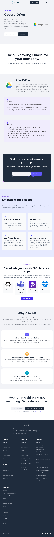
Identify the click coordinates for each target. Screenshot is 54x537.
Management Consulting (42, 454)
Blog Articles (6, 498)
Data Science (24, 455)
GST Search (24, 469)
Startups (38, 465)
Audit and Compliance (41, 478)
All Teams (23, 442)
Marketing (24, 450)
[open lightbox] (41, 24)
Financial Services (40, 451)
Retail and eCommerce (41, 475)
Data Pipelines (6, 450)
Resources (5, 490)
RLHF (4, 458)
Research (23, 453)
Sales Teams (24, 447)
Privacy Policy (31, 176)
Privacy (4, 523)
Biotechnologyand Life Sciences (40, 448)
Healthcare (38, 462)
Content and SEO (7, 455)
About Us (5, 515)
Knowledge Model (7, 495)
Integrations (6, 453)
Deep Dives (6, 501)
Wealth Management (41, 445)
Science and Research (41, 473)
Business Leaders (7, 470)
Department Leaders (8, 475)
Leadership (24, 461)
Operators (5, 478)
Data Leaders (6, 473)
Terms (4, 521)
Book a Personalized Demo (9, 493)
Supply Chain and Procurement (43, 480)
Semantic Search (7, 445)
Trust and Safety (7, 461)
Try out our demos (7, 509)
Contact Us (5, 518)
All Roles (5, 467)
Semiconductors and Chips (42, 470)
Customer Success (26, 463)
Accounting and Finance (42, 467)
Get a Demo (35, 2)
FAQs (4, 506)
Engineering (24, 445)
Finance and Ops (25, 458)
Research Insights (7, 503)
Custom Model (6, 447)
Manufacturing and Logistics (43, 459)
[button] (46, 2)
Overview (5, 442)
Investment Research (41, 457)
